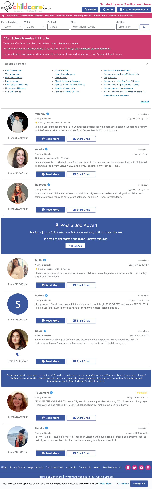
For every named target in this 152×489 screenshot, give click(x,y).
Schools (112, 15)
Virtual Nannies (12, 74)
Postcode (52, 22)
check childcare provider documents (92, 48)
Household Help (64, 15)
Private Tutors (100, 15)
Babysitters (12, 15)
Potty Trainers (110, 77)
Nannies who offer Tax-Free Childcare (121, 81)
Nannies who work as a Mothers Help (121, 74)
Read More (52, 138)
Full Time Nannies (13, 70)
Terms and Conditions (50, 476)
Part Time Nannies (13, 77)
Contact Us (85, 467)
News (97, 467)
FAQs (4, 467)
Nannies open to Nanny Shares (118, 88)
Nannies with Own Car (65, 88)
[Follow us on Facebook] (128, 467)
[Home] (3, 15)
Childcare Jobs (125, 15)
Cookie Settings (104, 476)
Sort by (120, 22)
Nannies (39, 15)
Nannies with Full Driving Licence (70, 84)
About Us (71, 467)
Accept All (139, 483)
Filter (73, 22)
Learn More (105, 483)
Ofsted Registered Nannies (67, 81)
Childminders (26, 15)
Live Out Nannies (13, 92)
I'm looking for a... (10, 22)
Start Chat (83, 138)
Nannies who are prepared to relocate (121, 84)
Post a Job (75, 245)
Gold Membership (112, 467)
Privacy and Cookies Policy (79, 476)
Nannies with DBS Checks (67, 92)
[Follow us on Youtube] (141, 467)
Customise (123, 483)
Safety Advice (130, 378)
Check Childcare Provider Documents (86, 381)
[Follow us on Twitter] (134, 467)
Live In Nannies (12, 81)
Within (27, 22)
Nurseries (50, 15)
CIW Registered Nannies (16, 84)
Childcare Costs (54, 467)
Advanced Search (105, 54)
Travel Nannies (61, 70)
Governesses (61, 77)
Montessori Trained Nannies (117, 70)
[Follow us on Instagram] (148, 467)
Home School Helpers (15, 88)
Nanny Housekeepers (65, 74)
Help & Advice (35, 467)
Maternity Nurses (82, 15)
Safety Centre (26, 48)
